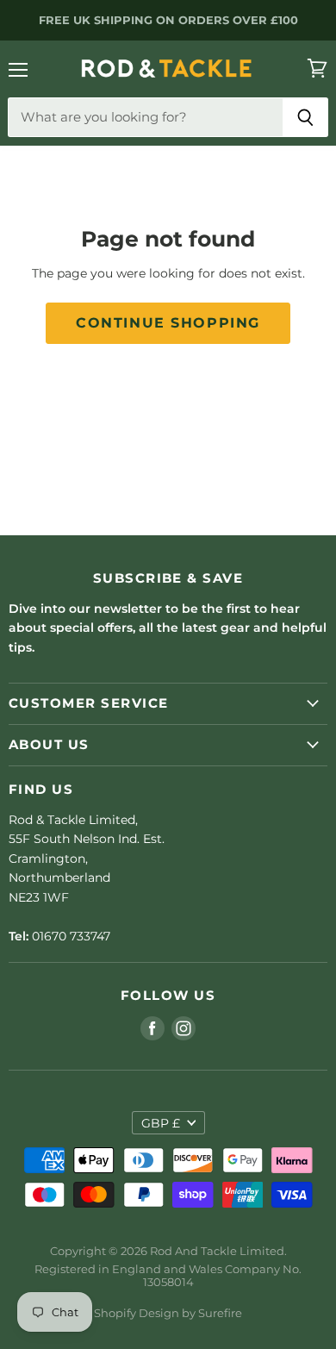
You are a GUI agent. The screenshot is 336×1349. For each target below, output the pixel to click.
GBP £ (160, 1123)
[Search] (305, 117)
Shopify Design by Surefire (168, 1313)
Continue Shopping (168, 323)
